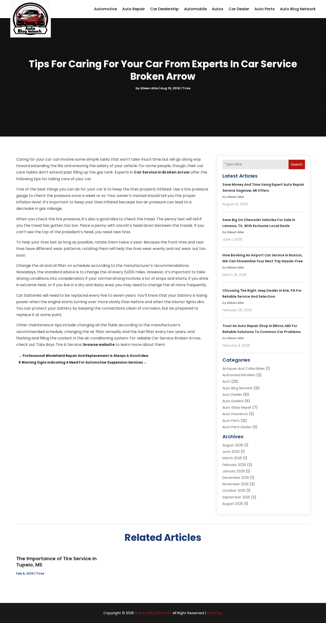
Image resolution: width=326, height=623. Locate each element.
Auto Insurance (235, 414)
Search (297, 164)
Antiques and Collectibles (243, 368)
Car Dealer (239, 9)
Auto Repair (133, 9)
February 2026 (234, 464)
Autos (217, 9)
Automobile (195, 9)
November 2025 (235, 484)
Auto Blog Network (298, 9)
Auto (226, 381)
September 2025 (236, 497)
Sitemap (214, 612)
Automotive (105, 9)
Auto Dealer (232, 394)
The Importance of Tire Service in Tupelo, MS (56, 561)
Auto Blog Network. (155, 612)
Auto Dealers (233, 401)
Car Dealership (164, 9)
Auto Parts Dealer (236, 427)
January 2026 (233, 471)
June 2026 (231, 451)
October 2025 (233, 490)
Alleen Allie (149, 88)
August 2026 (232, 445)
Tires (186, 88)
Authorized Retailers (238, 375)
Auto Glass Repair (236, 407)
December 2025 (235, 477)
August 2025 (232, 503)
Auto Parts (264, 9)
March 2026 (232, 458)
